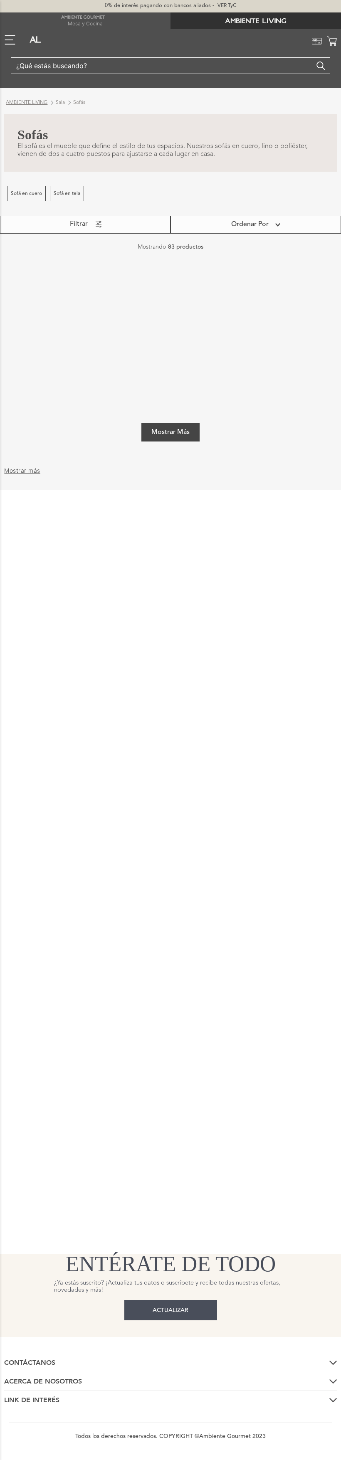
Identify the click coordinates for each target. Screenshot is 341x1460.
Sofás (79, 102)
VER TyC (226, 5)
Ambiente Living (26, 102)
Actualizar (170, 1310)
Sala (60, 102)
